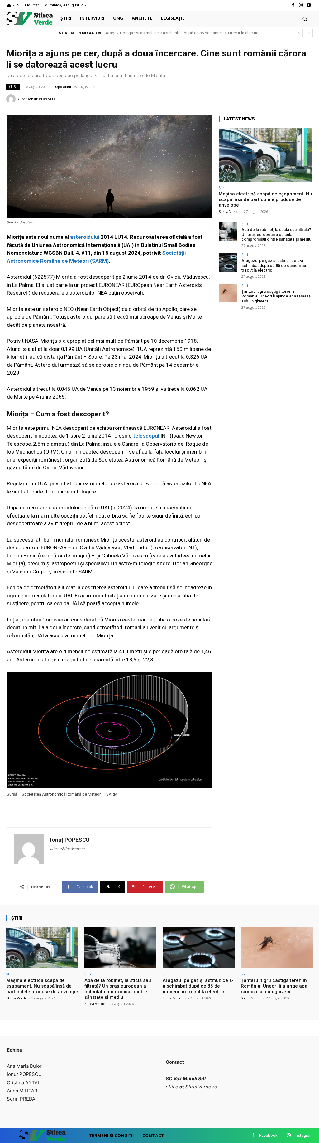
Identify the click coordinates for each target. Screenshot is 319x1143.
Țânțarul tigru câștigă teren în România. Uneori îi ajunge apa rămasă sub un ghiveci (181, 33)
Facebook (268, 1135)
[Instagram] (301, 5)
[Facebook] (293, 5)
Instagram (304, 1135)
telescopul (146, 436)
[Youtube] (309, 5)
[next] (309, 33)
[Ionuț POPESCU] (11, 99)
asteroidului (84, 237)
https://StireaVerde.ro (67, 849)
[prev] (299, 33)
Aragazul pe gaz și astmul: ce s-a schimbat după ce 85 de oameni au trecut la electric (273, 265)
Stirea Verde (229, 211)
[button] (305, 19)
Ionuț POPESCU (41, 98)
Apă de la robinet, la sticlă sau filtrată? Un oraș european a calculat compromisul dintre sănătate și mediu (276, 234)
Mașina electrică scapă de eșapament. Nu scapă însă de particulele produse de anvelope (265, 199)
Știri (13, 86)
